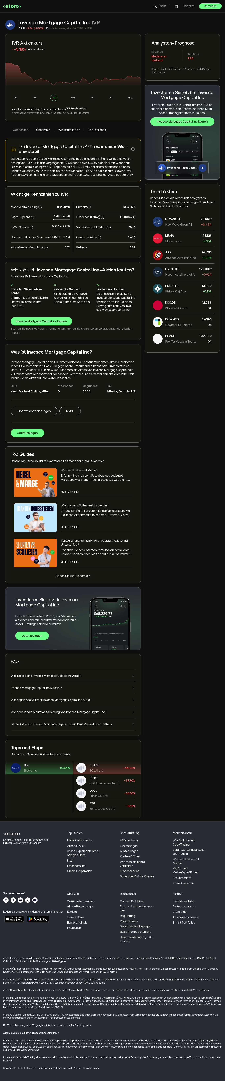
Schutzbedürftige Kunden (137, 876)
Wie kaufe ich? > (69, 130)
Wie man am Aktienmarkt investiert (85, 505)
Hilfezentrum (129, 840)
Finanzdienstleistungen (34, 411)
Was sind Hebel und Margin (186, 861)
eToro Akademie (183, 883)
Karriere (72, 911)
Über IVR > (43, 130)
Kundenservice (129, 871)
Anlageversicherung (186, 917)
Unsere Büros (75, 917)
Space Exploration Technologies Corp (83, 853)
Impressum (74, 927)
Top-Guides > (97, 130)
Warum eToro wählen (81, 901)
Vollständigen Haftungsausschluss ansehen (57, 1017)
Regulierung (127, 916)
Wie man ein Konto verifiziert (132, 864)
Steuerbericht (182, 878)
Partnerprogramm (184, 906)
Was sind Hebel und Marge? (79, 470)
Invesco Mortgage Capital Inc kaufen (182, 121)
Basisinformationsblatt (135, 931)
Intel (70, 860)
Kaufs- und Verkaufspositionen (185, 870)
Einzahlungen (129, 846)
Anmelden (210, 6)
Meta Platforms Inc (80, 840)
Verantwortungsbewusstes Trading (189, 851)
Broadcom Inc (76, 866)
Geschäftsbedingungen (135, 926)
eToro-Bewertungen (80, 906)
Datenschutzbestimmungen (137, 908)
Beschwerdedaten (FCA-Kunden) (137, 939)
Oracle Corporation (79, 871)
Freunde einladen (184, 901)
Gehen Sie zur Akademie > (73, 576)
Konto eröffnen (130, 856)
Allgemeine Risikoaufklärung (18, 1033)
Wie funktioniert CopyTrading (184, 842)
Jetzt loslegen (27, 433)
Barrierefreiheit (77, 922)
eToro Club (180, 911)
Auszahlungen (129, 851)
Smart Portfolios (184, 922)
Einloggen (189, 6)
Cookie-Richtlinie (132, 901)
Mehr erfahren (70, 491)
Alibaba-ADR (76, 846)
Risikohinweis (129, 921)
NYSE (70, 411)
